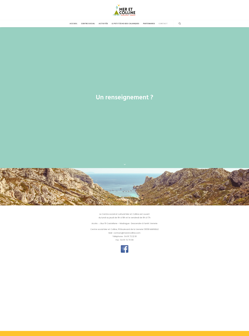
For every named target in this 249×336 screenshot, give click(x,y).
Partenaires (149, 23)
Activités (103, 23)
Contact (163, 23)
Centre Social (88, 23)
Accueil (73, 23)
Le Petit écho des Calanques (125, 23)
